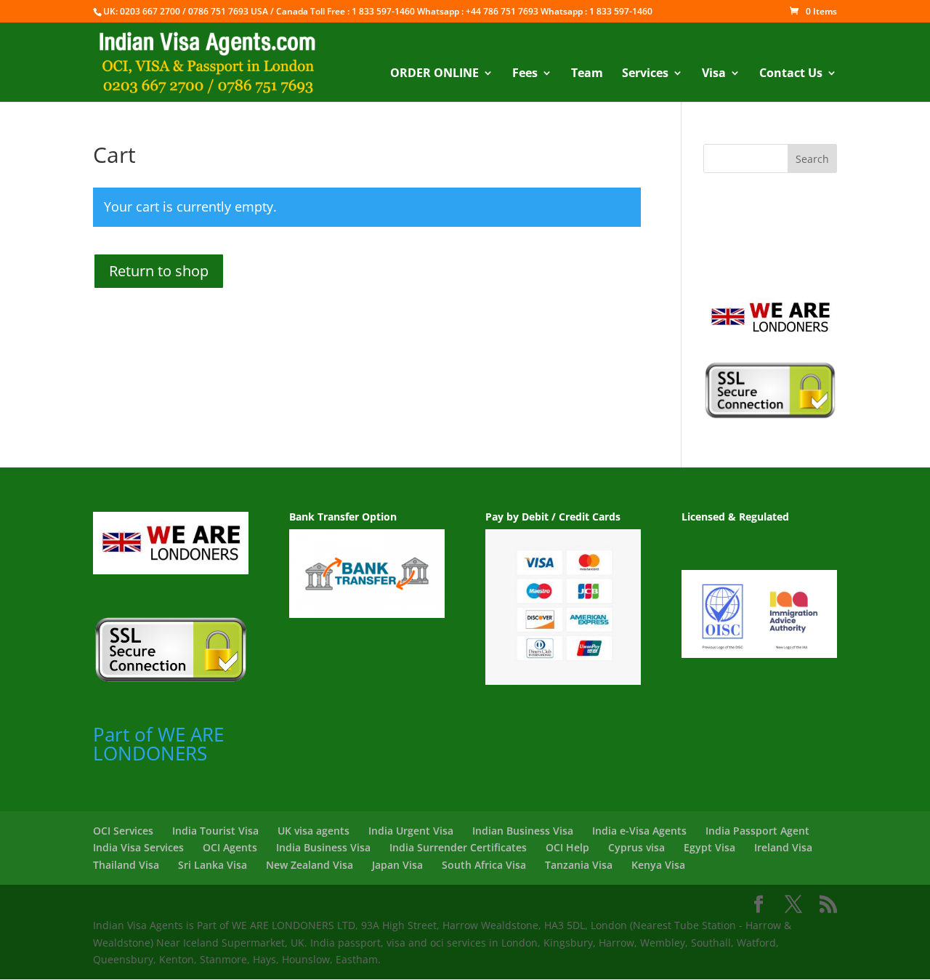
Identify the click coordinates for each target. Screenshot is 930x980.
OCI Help (567, 847)
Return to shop (159, 271)
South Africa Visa (484, 865)
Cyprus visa (636, 847)
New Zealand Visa (309, 865)
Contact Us (790, 74)
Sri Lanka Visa (212, 865)
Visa (714, 74)
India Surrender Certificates (458, 847)
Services (645, 74)
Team (587, 74)
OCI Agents (230, 847)
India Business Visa (323, 847)
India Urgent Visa (410, 831)
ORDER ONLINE (434, 74)
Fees (525, 74)
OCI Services (123, 831)
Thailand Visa (126, 865)
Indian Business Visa (522, 831)
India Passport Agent (757, 831)
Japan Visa (397, 865)
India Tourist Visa (215, 831)
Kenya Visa (658, 865)
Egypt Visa (709, 847)
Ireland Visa (783, 847)
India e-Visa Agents (639, 831)
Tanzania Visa (578, 865)
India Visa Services (138, 847)
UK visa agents (313, 831)
